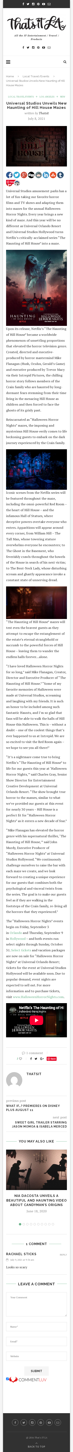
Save (53, 1058)
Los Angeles (47, 96)
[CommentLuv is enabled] (27, 1379)
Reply (63, 1255)
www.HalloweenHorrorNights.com (38, 997)
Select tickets (21, 950)
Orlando (16, 933)
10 (53, 1224)
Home (10, 76)
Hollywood (18, 938)
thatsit (44, 113)
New (62, 96)
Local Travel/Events (36, 76)
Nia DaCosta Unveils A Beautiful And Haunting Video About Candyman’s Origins (36, 1200)
